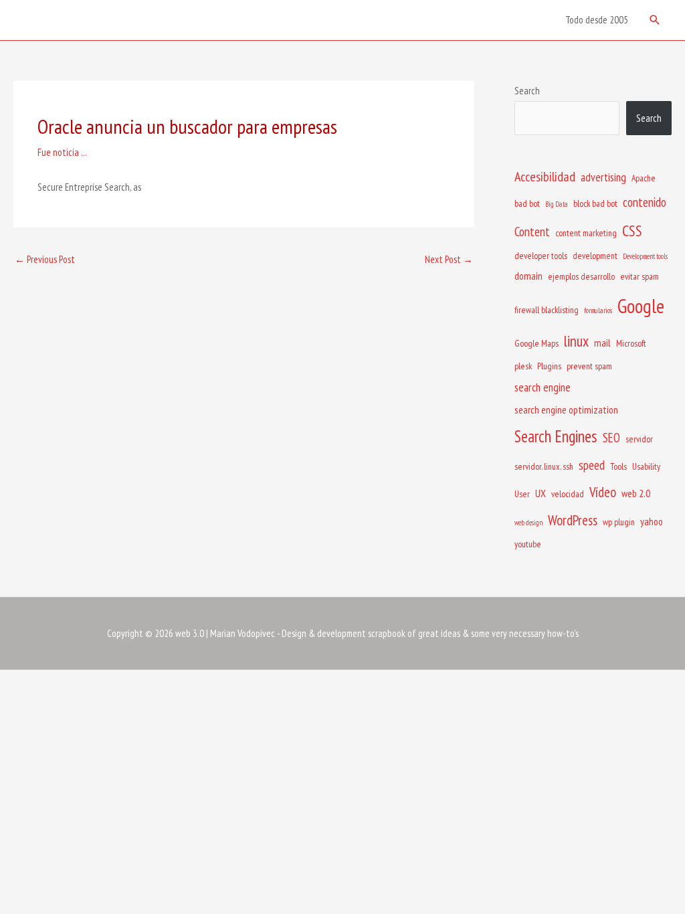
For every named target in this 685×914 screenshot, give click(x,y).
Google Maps (536, 343)
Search (527, 90)
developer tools (540, 256)
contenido (644, 202)
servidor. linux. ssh (543, 466)
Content (532, 231)
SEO (611, 438)
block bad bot (595, 203)
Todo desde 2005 (596, 19)
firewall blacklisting (546, 310)
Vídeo (602, 492)
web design (528, 522)
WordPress (572, 520)
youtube (527, 544)
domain (528, 275)
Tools (618, 466)
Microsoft (631, 343)
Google (640, 305)
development (595, 256)
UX (540, 493)
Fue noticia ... (62, 152)
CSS (632, 230)
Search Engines (555, 436)
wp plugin (619, 522)
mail (602, 342)
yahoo (651, 521)
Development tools (645, 256)
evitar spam (639, 276)
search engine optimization (566, 409)
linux (576, 341)
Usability (646, 466)
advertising (603, 177)
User (522, 494)
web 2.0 (635, 493)
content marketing (586, 233)
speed (592, 465)
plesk (523, 366)
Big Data (556, 204)
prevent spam (589, 366)
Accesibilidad (544, 176)
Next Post (449, 259)
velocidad (567, 494)
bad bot (527, 203)
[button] (655, 20)
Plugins (549, 366)
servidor (639, 439)
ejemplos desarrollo (581, 276)
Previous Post (45, 259)
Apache (643, 178)
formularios (598, 310)
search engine (542, 387)
